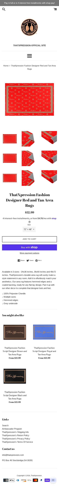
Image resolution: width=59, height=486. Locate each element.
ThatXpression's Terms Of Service (17, 442)
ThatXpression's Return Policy (15, 435)
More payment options (29, 253)
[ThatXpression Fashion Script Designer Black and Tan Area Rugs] (14, 376)
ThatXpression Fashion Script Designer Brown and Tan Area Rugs (15, 351)
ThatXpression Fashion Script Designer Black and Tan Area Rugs (14, 395)
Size (29, 225)
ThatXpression (36, 476)
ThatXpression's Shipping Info (15, 432)
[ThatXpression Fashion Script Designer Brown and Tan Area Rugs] (14, 332)
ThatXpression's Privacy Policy (16, 438)
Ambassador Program (12, 429)
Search (5, 425)
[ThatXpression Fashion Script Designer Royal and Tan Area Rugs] (44, 332)
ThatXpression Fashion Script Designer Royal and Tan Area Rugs (44, 351)
